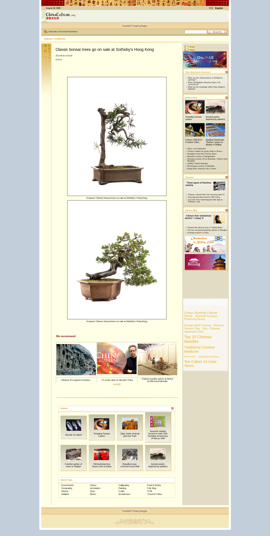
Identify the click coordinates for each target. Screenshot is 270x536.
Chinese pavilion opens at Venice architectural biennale (157, 380)
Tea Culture (193, 362)
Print (192, 47)
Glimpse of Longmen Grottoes (76, 380)
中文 (211, 8)
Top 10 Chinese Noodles (197, 339)
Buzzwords (189, 356)
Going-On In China (209, 356)
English (219, 8)
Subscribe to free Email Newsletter (63, 32)
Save (192, 50)
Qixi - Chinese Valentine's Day (202, 330)
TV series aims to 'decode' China (117, 380)
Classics (48, 39)
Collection (60, 39)
